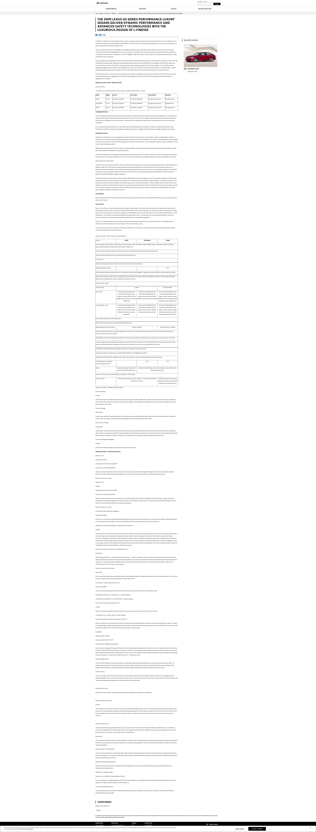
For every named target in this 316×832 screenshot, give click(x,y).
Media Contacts (213, 824)
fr (206, 1)
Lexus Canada (99, 825)
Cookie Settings (239, 829)
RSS (133, 825)
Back (99, 810)
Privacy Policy (22, 829)
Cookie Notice (148, 825)
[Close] (310, 827)
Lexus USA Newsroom (117, 825)
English (97, 806)
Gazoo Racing (204, 8)
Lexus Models (104, 806)
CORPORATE (111, 8)
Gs (109, 806)
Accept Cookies (257, 829)
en (204, 1)
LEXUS (173, 8)
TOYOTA (142, 8)
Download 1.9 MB (192, 71)
